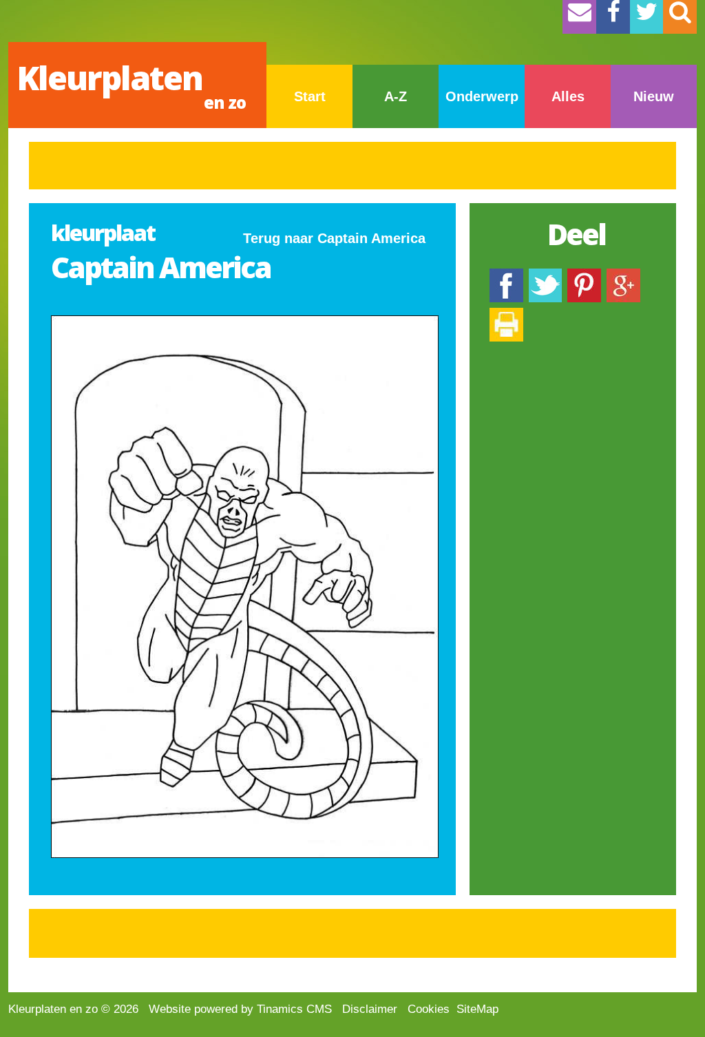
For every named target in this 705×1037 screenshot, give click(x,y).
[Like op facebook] (506, 275)
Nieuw (653, 96)
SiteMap (477, 1009)
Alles (568, 96)
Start (310, 96)
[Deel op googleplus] (623, 275)
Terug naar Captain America (334, 238)
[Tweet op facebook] (545, 275)
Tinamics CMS (294, 1009)
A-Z (395, 96)
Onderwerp (481, 96)
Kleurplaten (131, 84)
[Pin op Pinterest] (584, 275)
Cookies (429, 1009)
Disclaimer (369, 1009)
